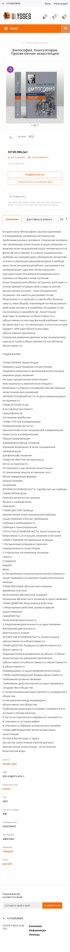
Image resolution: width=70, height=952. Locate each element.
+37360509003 (13, 3)
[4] (19, 163)
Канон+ (7, 789)
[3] (16, 163)
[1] (9, 163)
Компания (35, 926)
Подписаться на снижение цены (35, 182)
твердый (8, 851)
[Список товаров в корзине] (65, 18)
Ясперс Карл (10, 764)
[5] (23, 163)
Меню (14, 28)
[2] (13, 163)
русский (7, 863)
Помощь (34, 934)
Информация (37, 930)
